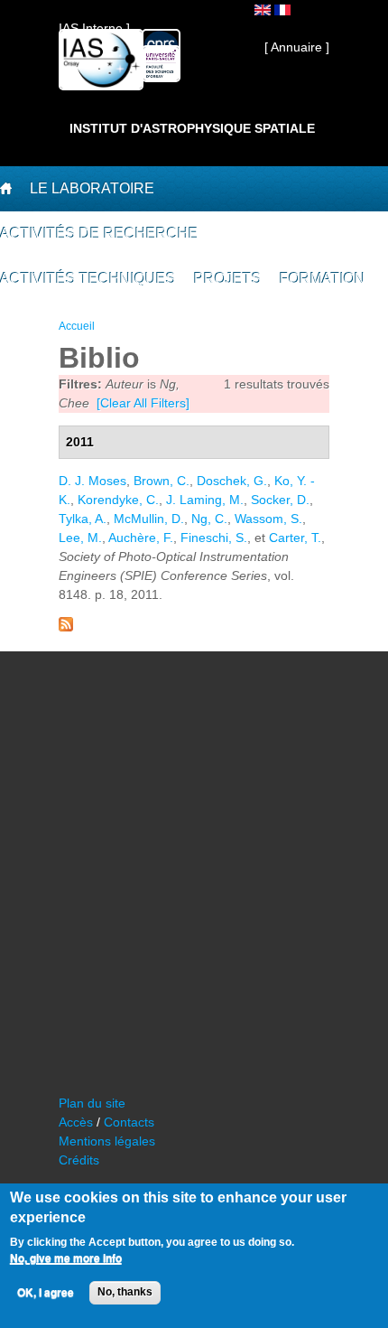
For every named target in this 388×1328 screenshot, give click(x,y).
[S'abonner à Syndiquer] (66, 627)
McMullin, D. (149, 518)
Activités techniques (88, 278)
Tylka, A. (82, 518)
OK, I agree (45, 1293)
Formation (322, 278)
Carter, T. (295, 537)
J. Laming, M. (205, 499)
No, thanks (124, 1292)
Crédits (79, 1160)
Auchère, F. (140, 537)
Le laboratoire (92, 188)
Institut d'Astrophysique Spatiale (192, 128)
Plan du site (92, 1103)
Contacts (129, 1122)
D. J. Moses (92, 480)
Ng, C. (209, 518)
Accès (76, 1122)
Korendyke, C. (118, 499)
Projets (228, 278)
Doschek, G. (232, 480)
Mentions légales (107, 1141)
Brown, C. (161, 480)
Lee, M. (80, 537)
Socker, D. (280, 499)
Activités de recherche (99, 233)
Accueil (77, 326)
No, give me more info (66, 1258)
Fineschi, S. (213, 537)
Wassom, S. (268, 518)
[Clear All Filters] (143, 403)
